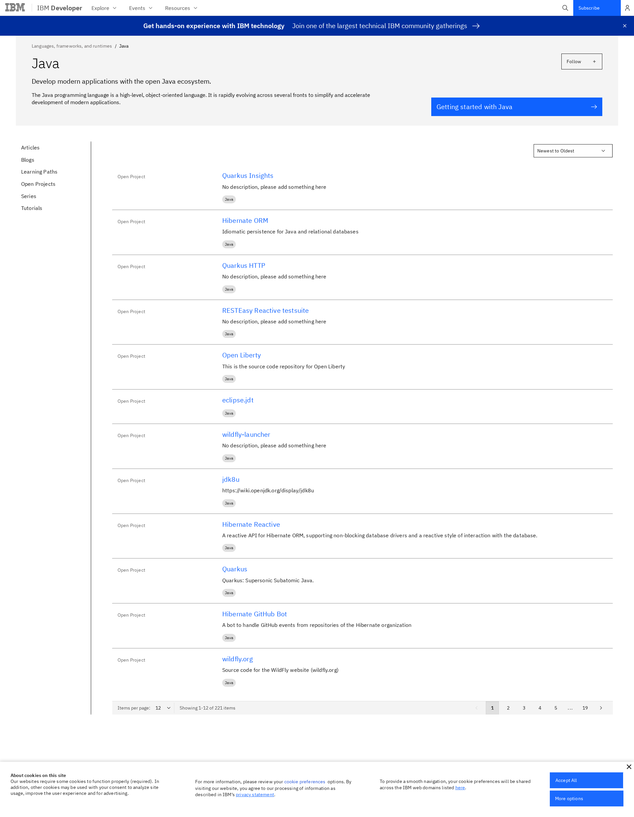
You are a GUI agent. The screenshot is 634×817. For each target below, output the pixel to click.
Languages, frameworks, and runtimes (72, 46)
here (460, 788)
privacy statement (255, 794)
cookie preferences (305, 782)
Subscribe (589, 8)
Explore (100, 8)
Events (137, 8)
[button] (565, 8)
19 (585, 708)
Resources (177, 8)
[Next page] (601, 708)
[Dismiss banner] (624, 25)
